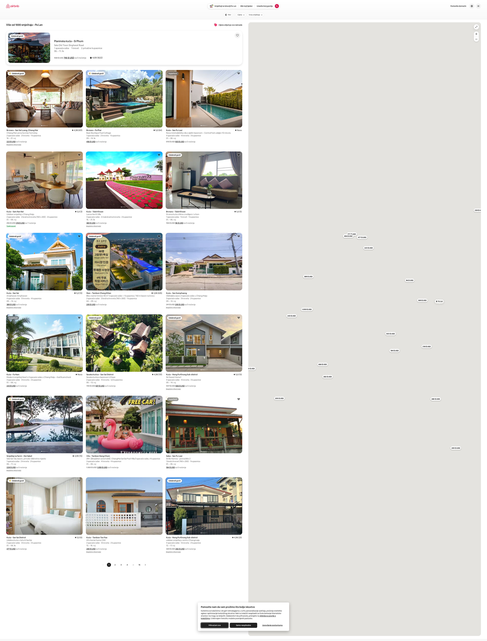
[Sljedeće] (145, 565)
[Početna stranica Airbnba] (12, 6)
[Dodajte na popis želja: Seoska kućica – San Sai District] (159, 318)
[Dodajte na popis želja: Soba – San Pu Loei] (239, 399)
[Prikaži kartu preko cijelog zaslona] (476, 26)
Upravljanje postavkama (272, 625)
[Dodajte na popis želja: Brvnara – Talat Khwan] (239, 155)
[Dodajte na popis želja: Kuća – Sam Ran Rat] (79, 155)
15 (139, 565)
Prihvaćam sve (215, 625)
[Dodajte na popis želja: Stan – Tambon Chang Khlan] (159, 236)
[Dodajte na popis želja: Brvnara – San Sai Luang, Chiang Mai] (79, 73)
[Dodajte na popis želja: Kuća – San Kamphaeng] (239, 236)
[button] (69, 57)
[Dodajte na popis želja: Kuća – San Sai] (79, 236)
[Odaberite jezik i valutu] (471, 6)
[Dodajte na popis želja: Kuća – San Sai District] (79, 481)
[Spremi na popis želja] (237, 35)
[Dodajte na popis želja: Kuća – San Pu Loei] (239, 73)
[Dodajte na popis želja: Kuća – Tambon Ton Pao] (159, 481)
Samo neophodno (243, 625)
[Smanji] (476, 39)
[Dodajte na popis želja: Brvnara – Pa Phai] (159, 73)
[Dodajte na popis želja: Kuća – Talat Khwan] (159, 155)
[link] (103, 565)
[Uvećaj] (476, 34)
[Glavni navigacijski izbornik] (478, 6)
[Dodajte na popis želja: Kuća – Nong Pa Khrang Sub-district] (239, 318)
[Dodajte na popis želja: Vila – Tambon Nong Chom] (159, 399)
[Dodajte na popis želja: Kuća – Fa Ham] (79, 318)
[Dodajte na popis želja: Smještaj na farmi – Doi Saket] (79, 399)
